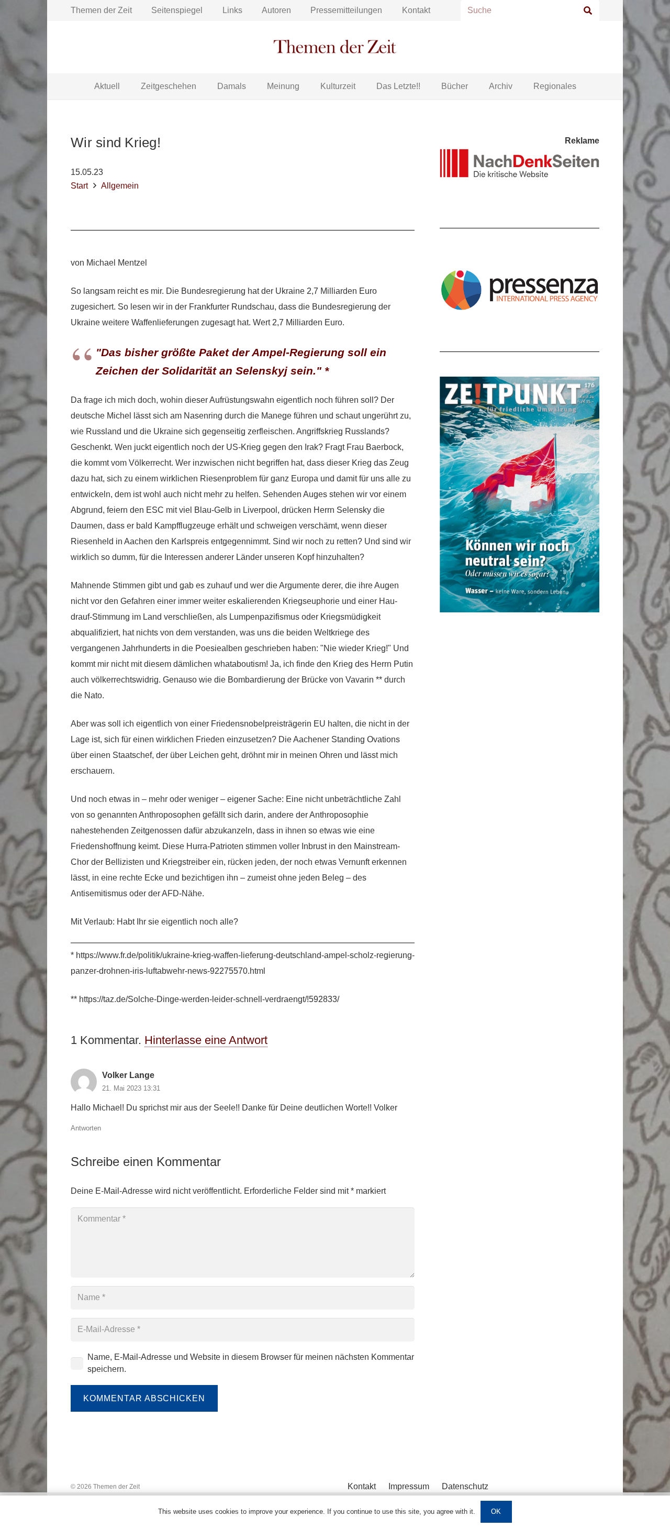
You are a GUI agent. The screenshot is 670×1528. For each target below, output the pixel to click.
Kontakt (416, 10)
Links (232, 10)
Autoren (276, 10)
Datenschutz (465, 1486)
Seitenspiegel (177, 10)
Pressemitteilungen (346, 10)
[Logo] (335, 47)
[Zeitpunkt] (519, 494)
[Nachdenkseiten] (519, 163)
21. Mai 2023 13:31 (131, 1088)
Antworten (86, 1128)
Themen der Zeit (101, 10)
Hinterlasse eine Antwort (205, 1040)
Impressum (408, 1486)
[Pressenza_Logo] (519, 289)
